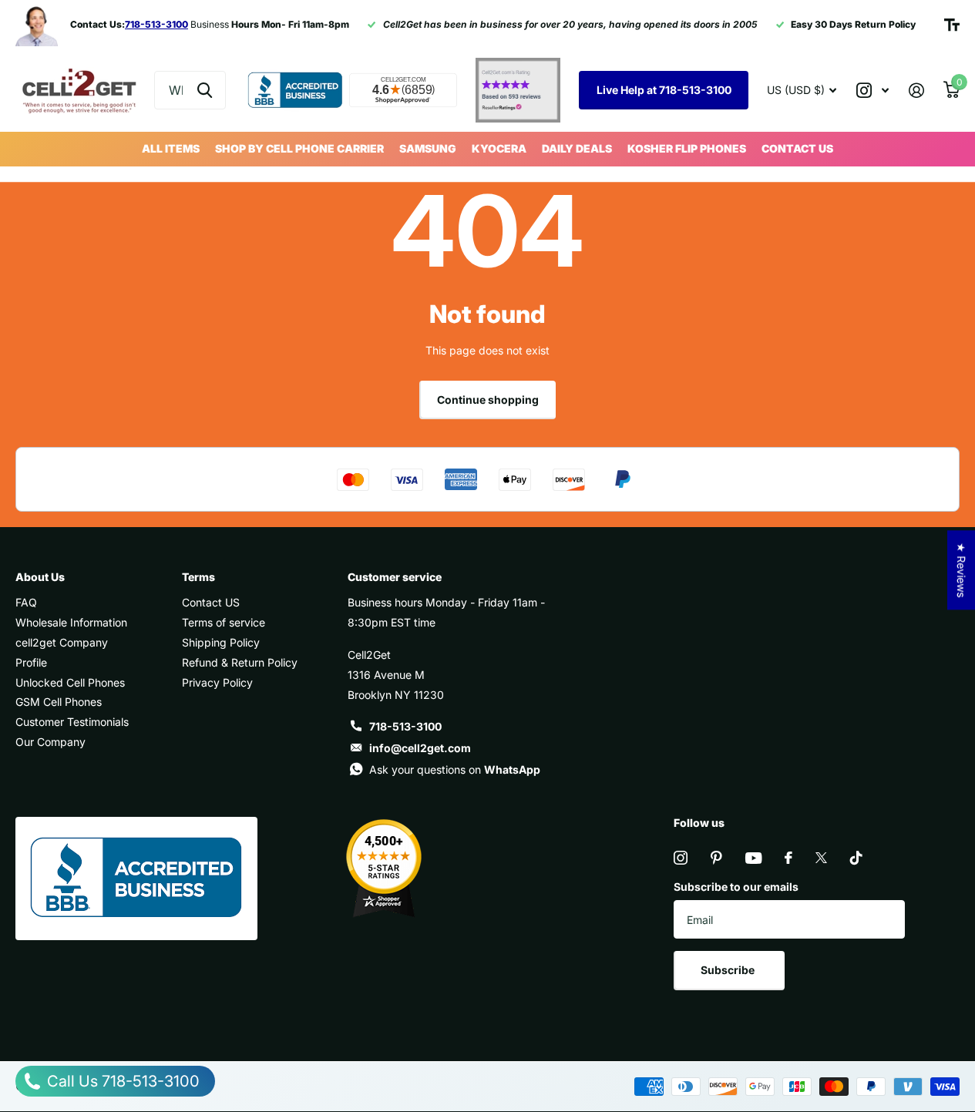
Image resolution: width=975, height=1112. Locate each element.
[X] (821, 857)
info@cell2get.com (420, 747)
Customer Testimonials (72, 721)
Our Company (50, 741)
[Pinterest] (716, 858)
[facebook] (788, 858)
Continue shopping (488, 399)
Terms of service (223, 622)
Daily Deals (577, 148)
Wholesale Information (71, 622)
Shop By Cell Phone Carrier (299, 148)
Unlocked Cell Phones (70, 682)
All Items (171, 148)
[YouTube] (753, 858)
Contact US (797, 148)
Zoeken (204, 90)
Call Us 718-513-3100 (121, 1081)
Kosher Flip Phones (686, 148)
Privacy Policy (217, 682)
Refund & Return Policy (240, 662)
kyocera (499, 148)
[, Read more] (872, 90)
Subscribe (729, 969)
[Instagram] (681, 858)
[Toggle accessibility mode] (952, 24)
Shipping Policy (221, 642)
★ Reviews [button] (961, 570)
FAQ (26, 602)
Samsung (427, 148)
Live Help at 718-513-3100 (664, 89)
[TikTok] (856, 858)
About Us (40, 576)
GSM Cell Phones (58, 701)
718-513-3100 (405, 726)
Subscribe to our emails (736, 886)
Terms (198, 576)
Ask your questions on (454, 769)
